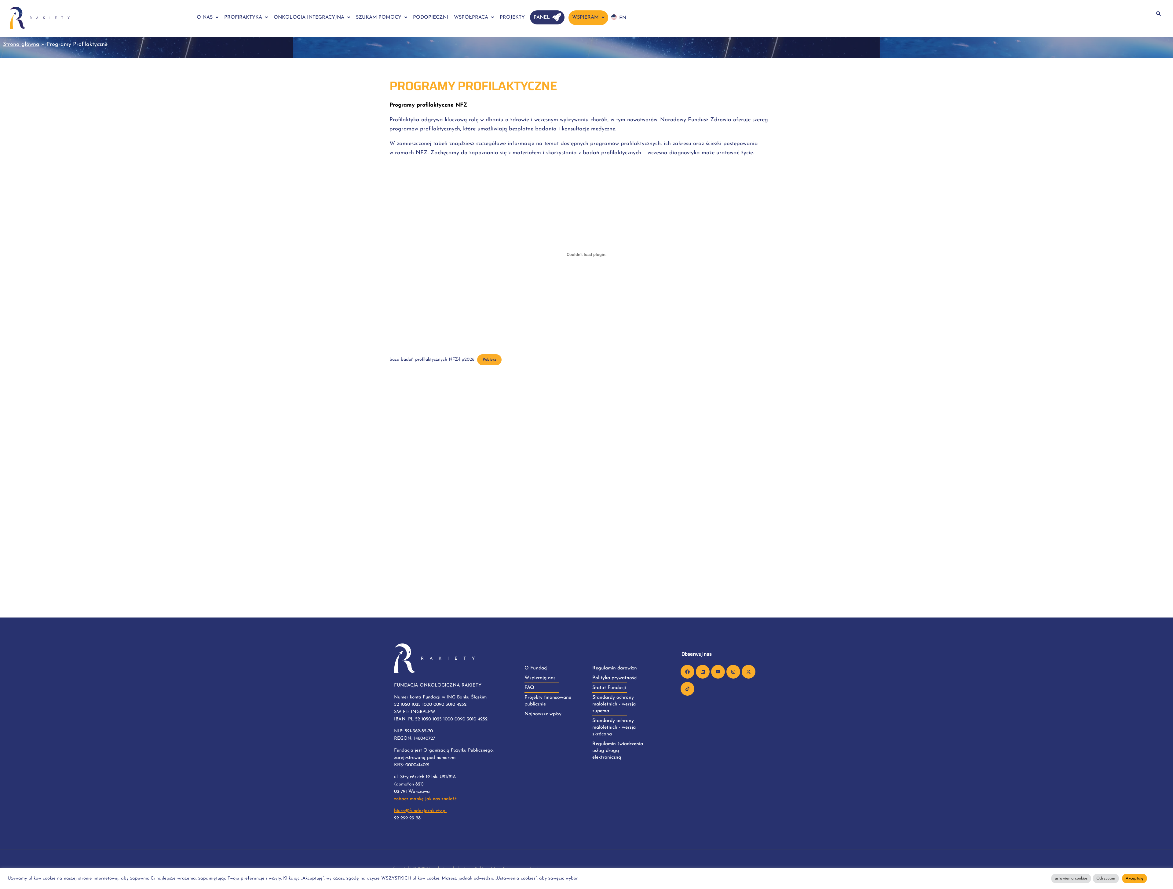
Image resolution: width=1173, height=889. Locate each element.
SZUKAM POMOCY (378, 17)
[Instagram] (733, 672)
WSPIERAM (585, 17)
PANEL (542, 17)
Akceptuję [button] (1134, 878)
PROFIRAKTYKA (243, 17)
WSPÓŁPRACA (471, 17)
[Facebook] (687, 672)
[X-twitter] (748, 672)
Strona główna (21, 44)
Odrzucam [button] (1105, 878)
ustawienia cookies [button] (1071, 878)
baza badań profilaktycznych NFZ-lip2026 (431, 359)
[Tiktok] (687, 689)
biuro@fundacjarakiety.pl (420, 811)
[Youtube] (718, 672)
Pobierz (489, 360)
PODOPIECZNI (430, 17)
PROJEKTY (512, 17)
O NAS (205, 17)
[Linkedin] (703, 672)
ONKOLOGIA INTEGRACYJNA (309, 17)
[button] (207, 17)
